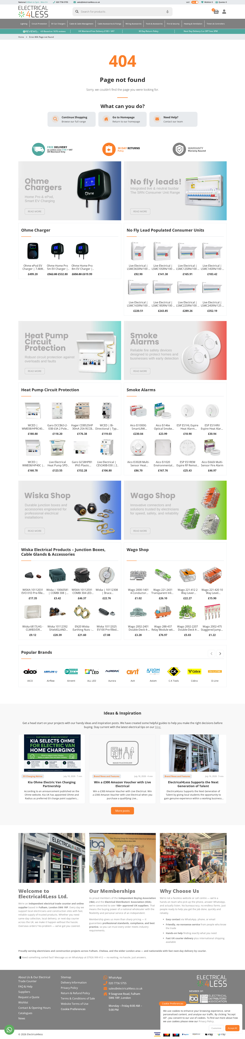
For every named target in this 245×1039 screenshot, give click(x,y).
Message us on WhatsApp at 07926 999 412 (79, 957)
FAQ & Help (25, 986)
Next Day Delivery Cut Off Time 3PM (201, 31)
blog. (158, 727)
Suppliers (24, 992)
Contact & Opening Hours (34, 1008)
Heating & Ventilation (193, 23)
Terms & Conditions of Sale (78, 998)
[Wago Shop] (175, 510)
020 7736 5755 (62, 2)
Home (21, 37)
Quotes (222, 2)
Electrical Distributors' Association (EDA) (213, 998)
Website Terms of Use (74, 1004)
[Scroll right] (220, 653)
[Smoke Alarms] (175, 350)
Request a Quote (28, 997)
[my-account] (224, 11)
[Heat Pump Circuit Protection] (69, 350)
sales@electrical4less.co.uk (88, 2)
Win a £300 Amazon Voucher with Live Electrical (122, 784)
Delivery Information (74, 982)
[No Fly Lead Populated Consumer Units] (175, 190)
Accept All (232, 1028)
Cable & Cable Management (81, 23)
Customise (216, 1028)
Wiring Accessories (134, 23)
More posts (122, 811)
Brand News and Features (106, 776)
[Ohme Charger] (69, 190)
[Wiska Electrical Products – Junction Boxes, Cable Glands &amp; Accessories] (69, 510)
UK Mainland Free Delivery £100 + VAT (96, 31)
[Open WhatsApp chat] (9, 1030)
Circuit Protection (39, 23)
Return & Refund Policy (75, 993)
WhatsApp (115, 977)
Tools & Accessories (154, 23)
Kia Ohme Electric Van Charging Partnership (52, 784)
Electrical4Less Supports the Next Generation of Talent (193, 784)
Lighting (23, 23)
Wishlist (207, 2)
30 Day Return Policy (148, 31)
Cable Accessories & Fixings (109, 23)
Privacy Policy (69, 988)
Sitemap (66, 977)
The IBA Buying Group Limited (193, 998)
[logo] (33, 11)
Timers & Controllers (216, 23)
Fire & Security (173, 23)
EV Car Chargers (58, 23)
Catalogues (25, 1013)
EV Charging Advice (32, 776)
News (21, 1018)
